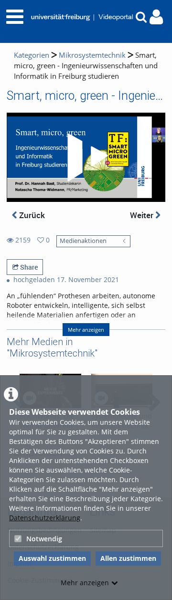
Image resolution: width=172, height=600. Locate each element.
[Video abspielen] (86, 157)
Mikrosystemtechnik (92, 55)
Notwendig (44, 538)
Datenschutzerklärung (44, 517)
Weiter (142, 215)
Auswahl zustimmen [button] (52, 558)
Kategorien (31, 55)
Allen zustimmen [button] (128, 558)
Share (28, 267)
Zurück (31, 215)
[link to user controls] (156, 17)
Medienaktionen (83, 241)
